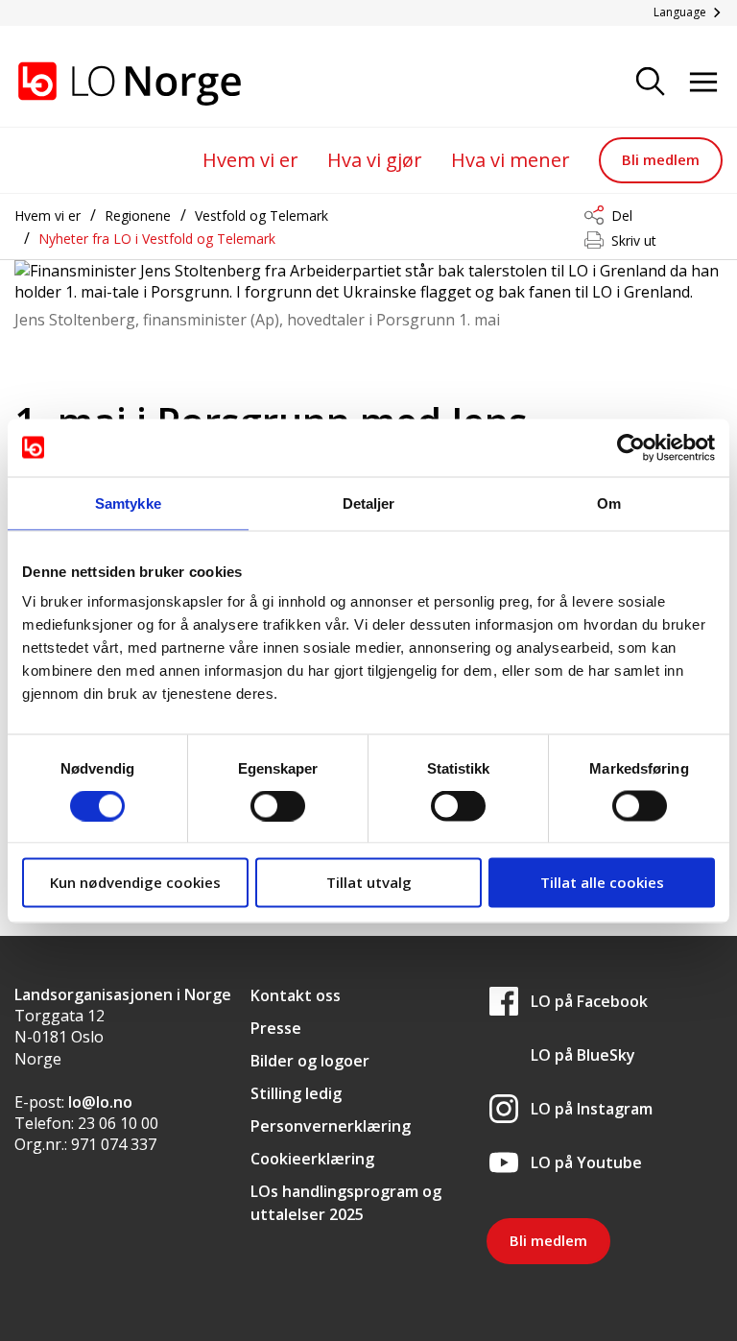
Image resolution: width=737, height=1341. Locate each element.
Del (621, 215)
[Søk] (650, 83)
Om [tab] (609, 502)
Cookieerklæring (312, 1158)
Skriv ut (633, 240)
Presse (275, 1028)
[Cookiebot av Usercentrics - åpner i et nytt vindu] (631, 447)
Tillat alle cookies (602, 882)
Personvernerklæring (330, 1126)
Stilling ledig (296, 1093)
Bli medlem (661, 159)
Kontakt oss (295, 995)
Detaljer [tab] (369, 502)
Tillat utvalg (369, 882)
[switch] (277, 805)
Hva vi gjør (374, 160)
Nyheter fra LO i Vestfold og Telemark (156, 238)
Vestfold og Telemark (261, 215)
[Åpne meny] (703, 83)
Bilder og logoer (309, 1060)
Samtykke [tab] (128, 502)
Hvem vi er (250, 160)
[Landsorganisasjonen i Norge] (110, 83)
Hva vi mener (510, 160)
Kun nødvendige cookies (135, 882)
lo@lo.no (100, 1102)
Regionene (138, 215)
